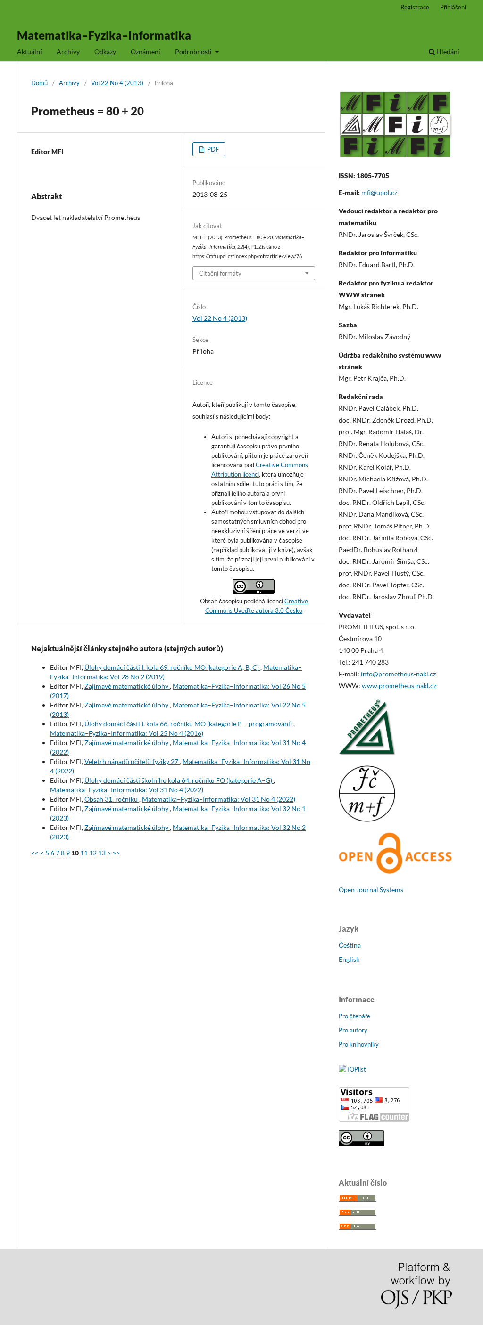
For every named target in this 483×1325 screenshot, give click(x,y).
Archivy (68, 52)
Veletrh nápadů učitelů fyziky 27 (132, 761)
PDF (212, 149)
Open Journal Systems (371, 890)
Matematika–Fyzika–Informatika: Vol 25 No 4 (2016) (126, 733)
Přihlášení (453, 7)
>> (116, 853)
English (349, 959)
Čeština (350, 945)
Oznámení (145, 52)
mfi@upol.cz (379, 192)
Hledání (447, 52)
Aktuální (29, 52)
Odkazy (105, 52)
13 (102, 853)
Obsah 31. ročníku (111, 799)
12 (93, 853)
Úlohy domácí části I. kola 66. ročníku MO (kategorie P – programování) (188, 724)
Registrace (414, 7)
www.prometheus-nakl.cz (399, 686)
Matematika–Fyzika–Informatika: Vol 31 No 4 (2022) (126, 790)
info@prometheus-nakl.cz (398, 674)
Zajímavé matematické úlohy (127, 686)
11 (84, 853)
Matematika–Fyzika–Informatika (104, 35)
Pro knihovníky (359, 1044)
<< (35, 853)
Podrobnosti (194, 52)
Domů (39, 83)
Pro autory (353, 1030)
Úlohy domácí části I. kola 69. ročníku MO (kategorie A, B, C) (172, 667)
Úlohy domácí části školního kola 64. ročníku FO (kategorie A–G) (179, 780)
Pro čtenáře (354, 1016)
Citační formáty (220, 273)
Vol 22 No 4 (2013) (117, 83)
